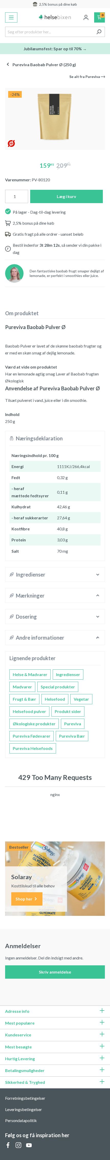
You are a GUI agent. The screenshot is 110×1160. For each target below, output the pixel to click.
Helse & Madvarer (30, 674)
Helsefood (55, 699)
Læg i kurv (66, 196)
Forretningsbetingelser (25, 1098)
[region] (55, 117)
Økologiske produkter (34, 723)
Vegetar (81, 699)
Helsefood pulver (29, 711)
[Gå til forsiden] (55, 17)
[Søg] (99, 32)
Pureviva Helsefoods (33, 748)
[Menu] (11, 17)
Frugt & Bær (24, 699)
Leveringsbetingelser (23, 1109)
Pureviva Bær (72, 735)
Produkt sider (68, 711)
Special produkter (58, 686)
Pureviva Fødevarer (31, 735)
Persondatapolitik (21, 1120)
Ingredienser (68, 674)
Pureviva (72, 723)
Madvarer (22, 686)
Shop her (24, 898)
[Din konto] (86, 17)
